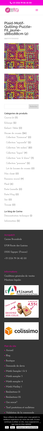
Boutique (10, 361)
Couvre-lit (9, 118)
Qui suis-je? (11, 402)
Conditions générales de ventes (19, 276)
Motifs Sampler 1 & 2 (16, 371)
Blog (8, 355)
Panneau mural (12, 179)
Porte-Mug (9, 194)
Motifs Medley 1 (14, 387)
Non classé (9, 174)
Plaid (6, 184)
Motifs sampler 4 (14, 381)
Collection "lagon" (14, 153)
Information (10, 221)
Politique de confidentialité (27, 427)
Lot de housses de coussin (18, 168)
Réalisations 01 (13, 392)
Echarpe (8, 123)
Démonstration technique (16, 216)
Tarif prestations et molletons (20, 407)
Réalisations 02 (13, 397)
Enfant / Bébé (11, 128)
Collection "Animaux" (16, 137)
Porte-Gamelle (11, 189)
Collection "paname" (16, 163)
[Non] (40, 422)
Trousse (7, 205)
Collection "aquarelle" (16, 142)
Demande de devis (15, 366)
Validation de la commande (20, 413)
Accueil (9, 350)
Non (12, 427)
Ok (7, 427)
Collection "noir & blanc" (18, 158)
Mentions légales (12, 280)
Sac (6, 199)
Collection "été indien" (16, 148)
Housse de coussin (12, 133)
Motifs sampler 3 (14, 376)
